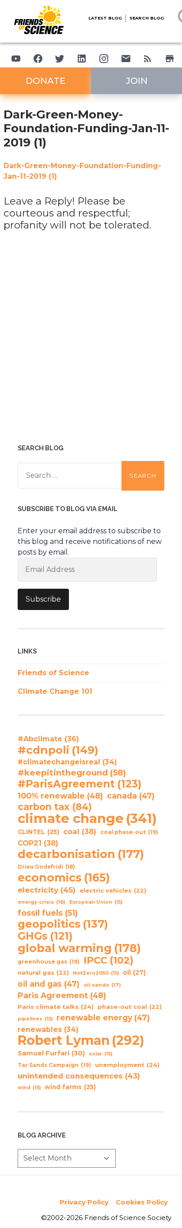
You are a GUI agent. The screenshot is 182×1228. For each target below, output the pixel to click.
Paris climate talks (56, 1006)
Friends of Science (53, 673)
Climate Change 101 (55, 691)
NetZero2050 (96, 973)
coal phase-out (129, 832)
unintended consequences (79, 1075)
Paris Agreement (62, 995)
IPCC (108, 960)
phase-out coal (130, 1007)
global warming (79, 948)
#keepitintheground (72, 773)
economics (64, 877)
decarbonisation (81, 854)
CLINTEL (38, 831)
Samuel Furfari (51, 1053)
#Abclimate (48, 739)
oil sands (102, 985)
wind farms (70, 1086)
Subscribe (43, 599)
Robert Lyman (81, 1040)
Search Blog (146, 18)
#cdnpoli (58, 749)
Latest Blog (105, 18)
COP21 (38, 842)
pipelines (35, 1019)
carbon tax (55, 807)
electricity (47, 889)
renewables (48, 1029)
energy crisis (41, 902)
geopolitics (63, 924)
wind (29, 1087)
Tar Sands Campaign (54, 1065)
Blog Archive (42, 1135)
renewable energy (103, 1017)
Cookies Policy (142, 1202)
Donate (45, 80)
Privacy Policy (84, 1202)
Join (137, 80)
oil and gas (49, 983)
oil (134, 972)
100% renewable (60, 795)
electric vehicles (113, 890)
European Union (95, 902)
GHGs (45, 936)
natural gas (43, 972)
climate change (87, 818)
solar (100, 1054)
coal (79, 831)
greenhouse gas (49, 961)
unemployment (127, 1064)
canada (131, 795)
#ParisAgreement (79, 784)
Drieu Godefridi (46, 867)
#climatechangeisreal (67, 762)
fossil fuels (48, 913)
